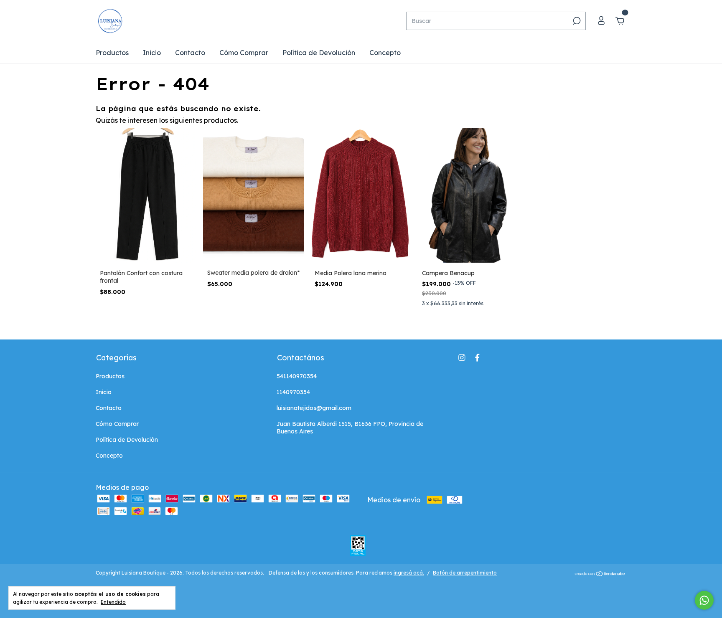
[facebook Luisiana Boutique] (477, 358)
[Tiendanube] (600, 574)
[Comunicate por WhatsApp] (704, 600)
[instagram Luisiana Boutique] (462, 358)
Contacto (190, 52)
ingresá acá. (409, 573)
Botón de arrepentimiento (465, 573)
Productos (112, 52)
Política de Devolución (318, 52)
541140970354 (297, 376)
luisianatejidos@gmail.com (314, 408)
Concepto (385, 52)
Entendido (113, 602)
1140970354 (293, 392)
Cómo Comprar (243, 52)
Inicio (152, 52)
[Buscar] (576, 21)
